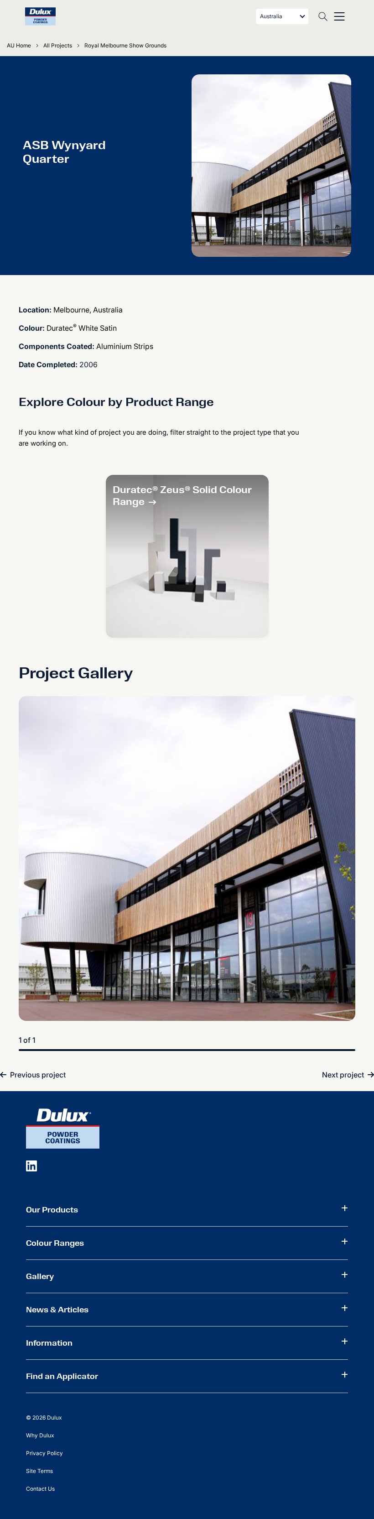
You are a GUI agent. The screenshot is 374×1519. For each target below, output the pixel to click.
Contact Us (40, 1488)
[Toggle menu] (339, 16)
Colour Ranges (55, 1243)
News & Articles (57, 1309)
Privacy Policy (44, 1453)
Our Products (52, 1209)
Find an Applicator (62, 1376)
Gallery (40, 1276)
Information (49, 1342)
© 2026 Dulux (44, 1417)
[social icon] (31, 1165)
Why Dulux (40, 1435)
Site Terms (39, 1470)
